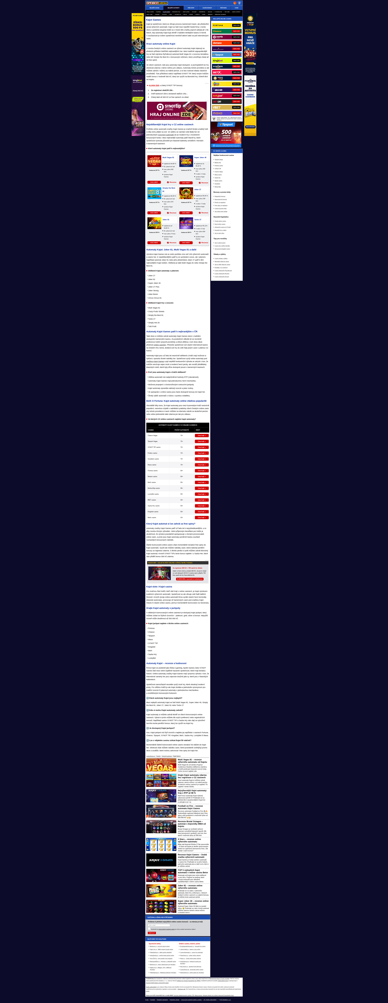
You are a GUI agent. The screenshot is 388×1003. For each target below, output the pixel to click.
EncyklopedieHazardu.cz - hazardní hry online (193, 946)
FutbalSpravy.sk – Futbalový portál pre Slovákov (163, 972)
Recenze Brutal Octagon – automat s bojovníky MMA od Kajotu (192, 823)
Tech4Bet (194, 12)
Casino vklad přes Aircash (222, 276)
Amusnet (157, 14)
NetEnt (191, 14)
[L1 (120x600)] (138, 73)
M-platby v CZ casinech (221, 267)
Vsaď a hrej (149, 14)
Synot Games (186, 12)
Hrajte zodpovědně (151, 987)
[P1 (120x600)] (250, 73)
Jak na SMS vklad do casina (222, 264)
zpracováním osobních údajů (166, 929)
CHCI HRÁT (154, 182)
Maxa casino (218, 174)
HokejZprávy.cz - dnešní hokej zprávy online (162, 955)
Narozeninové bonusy (221, 199)
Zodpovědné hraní (223, 980)
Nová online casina (220, 224)
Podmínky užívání (174, 999)
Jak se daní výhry (219, 233)
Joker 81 (165, 220)
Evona (203, 14)
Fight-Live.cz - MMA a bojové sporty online (161, 949)
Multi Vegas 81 (168, 157)
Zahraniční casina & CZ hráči (223, 227)
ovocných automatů (166, 135)
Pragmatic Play (176, 12)
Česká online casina (220, 221)
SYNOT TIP (218, 168)
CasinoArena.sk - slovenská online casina (191, 969)
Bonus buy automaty (220, 14)
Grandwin (217, 184)
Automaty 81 (178, 14)
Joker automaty (236, 12)
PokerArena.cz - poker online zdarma (190, 955)
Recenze (173, 182)
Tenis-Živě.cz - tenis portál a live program (161, 958)
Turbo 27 (197, 220)
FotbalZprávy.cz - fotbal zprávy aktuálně (161, 952)
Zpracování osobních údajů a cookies (191, 999)
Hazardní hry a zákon (220, 230)
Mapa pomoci (198, 995)
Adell (170, 14)
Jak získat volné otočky (221, 211)
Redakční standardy (162, 999)
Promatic (210, 14)
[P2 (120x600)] (250, 135)
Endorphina (202, 12)
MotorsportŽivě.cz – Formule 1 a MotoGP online (163, 961)
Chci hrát (201, 435)
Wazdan (210, 12)
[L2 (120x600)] (138, 135)
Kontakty (152, 999)
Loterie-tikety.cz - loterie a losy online (190, 949)
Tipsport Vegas (219, 159)
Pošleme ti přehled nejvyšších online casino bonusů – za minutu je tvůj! (175, 922)
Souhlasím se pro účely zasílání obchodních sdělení (173, 929)
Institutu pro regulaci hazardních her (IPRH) (189, 980)
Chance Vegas (219, 171)
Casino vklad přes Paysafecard (223, 270)
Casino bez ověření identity (222, 246)
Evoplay (197, 14)
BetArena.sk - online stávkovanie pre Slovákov (162, 964)
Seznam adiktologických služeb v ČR (184, 995)
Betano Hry (218, 162)
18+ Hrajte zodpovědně (210, 999)
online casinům (160, 345)
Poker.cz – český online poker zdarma (190, 958)
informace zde (181, 989)
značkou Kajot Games (155, 361)
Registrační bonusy (220, 196)
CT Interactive (218, 12)
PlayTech (164, 14)
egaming (158, 12)
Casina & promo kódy (221, 208)
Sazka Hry (217, 177)
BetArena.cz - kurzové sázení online (160, 946)
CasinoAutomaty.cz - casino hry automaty (191, 952)
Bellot (185, 14)
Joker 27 (197, 189)
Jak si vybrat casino (220, 243)
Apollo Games (150, 12)
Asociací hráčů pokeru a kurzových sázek (157, 983)
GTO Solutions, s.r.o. (225, 999)
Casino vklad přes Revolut (222, 273)
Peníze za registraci (220, 202)
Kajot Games (166, 12)
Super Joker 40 (200, 157)
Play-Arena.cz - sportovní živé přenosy (190, 966)
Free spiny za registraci (221, 205)
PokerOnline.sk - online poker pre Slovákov (192, 972)
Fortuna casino (219, 165)
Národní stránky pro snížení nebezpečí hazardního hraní (218, 995)
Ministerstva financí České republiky (219, 978)
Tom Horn (227, 12)
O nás (147, 999)
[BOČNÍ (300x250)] (226, 147)
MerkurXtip (218, 187)
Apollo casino (218, 180)
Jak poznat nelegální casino (222, 249)
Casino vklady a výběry (221, 258)
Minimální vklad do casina (222, 261)
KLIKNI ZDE (154, 85)
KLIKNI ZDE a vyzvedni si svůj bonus (190, 579)
